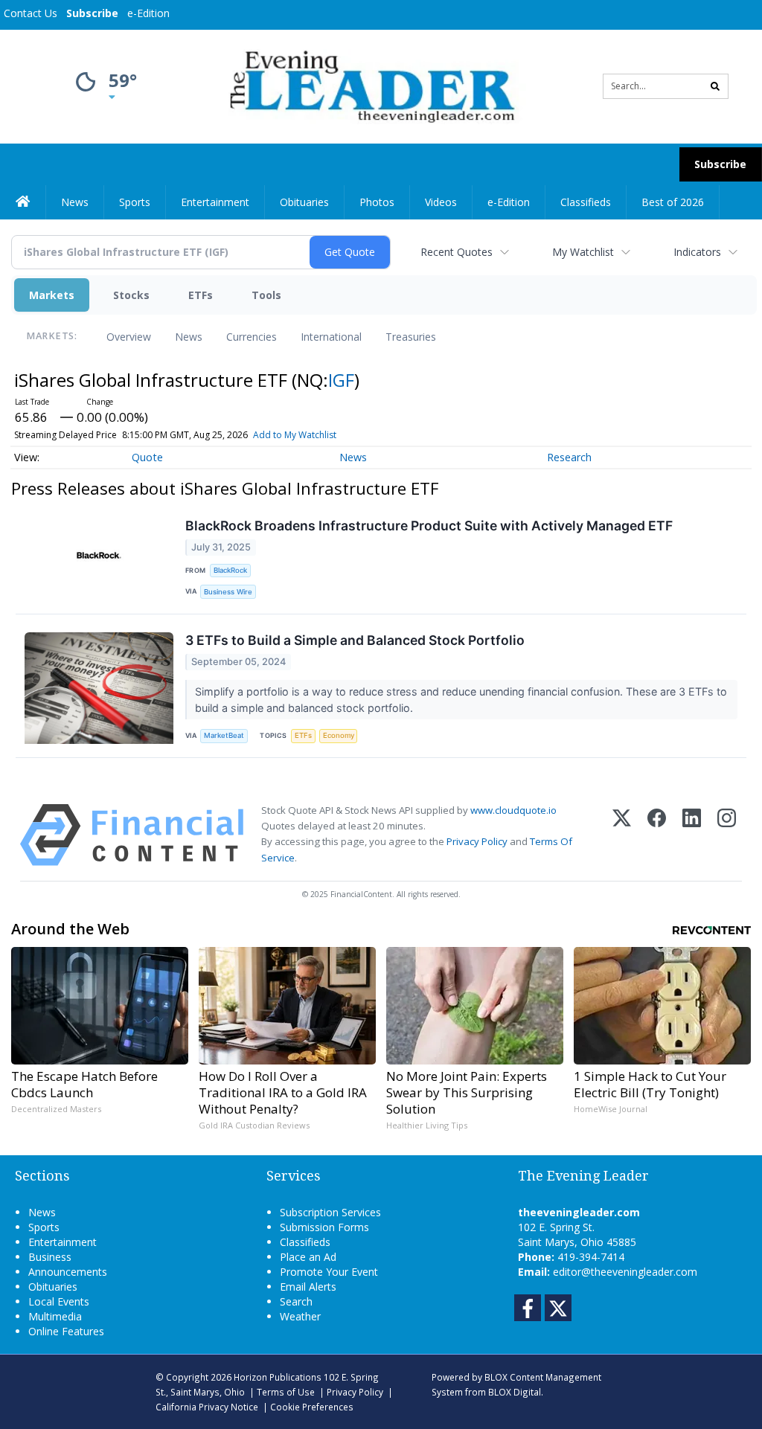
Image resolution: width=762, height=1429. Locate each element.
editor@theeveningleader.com (625, 1272)
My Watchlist (583, 252)
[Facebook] (656, 835)
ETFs (200, 295)
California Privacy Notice (207, 1407)
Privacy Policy (477, 841)
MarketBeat (224, 735)
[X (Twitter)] (621, 835)
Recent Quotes (456, 252)
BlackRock (230, 570)
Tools (266, 295)
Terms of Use (286, 1392)
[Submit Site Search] (715, 86)
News (188, 337)
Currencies (251, 337)
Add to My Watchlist (294, 434)
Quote (147, 457)
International (331, 337)
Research (569, 457)
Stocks (131, 295)
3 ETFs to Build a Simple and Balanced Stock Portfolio (355, 640)
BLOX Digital (514, 1392)
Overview (128, 337)
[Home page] (369, 85)
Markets (51, 295)
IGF (341, 379)
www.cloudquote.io (513, 810)
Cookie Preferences (311, 1407)
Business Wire (228, 592)
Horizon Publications (277, 1377)
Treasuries (410, 337)
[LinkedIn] (691, 835)
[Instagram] (726, 835)
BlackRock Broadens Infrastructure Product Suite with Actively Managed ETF (429, 525)
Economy (338, 735)
